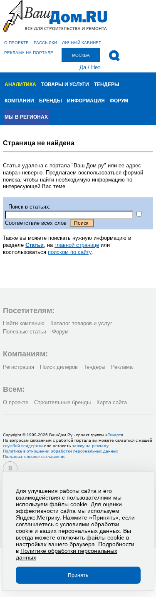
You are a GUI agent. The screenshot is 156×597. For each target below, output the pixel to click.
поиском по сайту (70, 252)
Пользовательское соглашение (34, 456)
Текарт (114, 435)
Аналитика (20, 84)
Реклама (122, 367)
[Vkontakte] (10, 468)
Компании (19, 101)
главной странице (76, 245)
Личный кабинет (81, 42)
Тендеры (106, 84)
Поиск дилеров (59, 367)
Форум (119, 101)
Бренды (50, 101)
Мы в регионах (26, 117)
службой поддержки (23, 445)
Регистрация (18, 367)
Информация (86, 101)
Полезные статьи (24, 331)
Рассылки (45, 42)
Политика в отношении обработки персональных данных (60, 451)
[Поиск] (114, 56)
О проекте (16, 42)
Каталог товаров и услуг (81, 323)
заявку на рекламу (90, 445)
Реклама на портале (28, 52)
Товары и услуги (65, 84)
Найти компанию (24, 323)
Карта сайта (112, 402)
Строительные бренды (62, 402)
